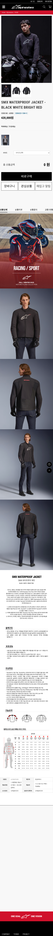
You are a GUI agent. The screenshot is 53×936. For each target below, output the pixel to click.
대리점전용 (48, 1)
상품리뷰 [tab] (18, 210)
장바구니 (9, 186)
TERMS (16, 934)
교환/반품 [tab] (49, 210)
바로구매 (26, 176)
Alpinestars (10, 12)
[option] (26, 49)
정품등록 (40, 1)
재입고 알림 (43, 186)
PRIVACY (26, 934)
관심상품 (26, 186)
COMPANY (6, 934)
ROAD (16, 12)
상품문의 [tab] (33, 210)
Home (3, 12)
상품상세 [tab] (3, 210)
